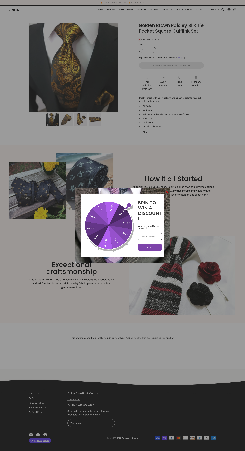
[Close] (166, 191)
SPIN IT (149, 247)
